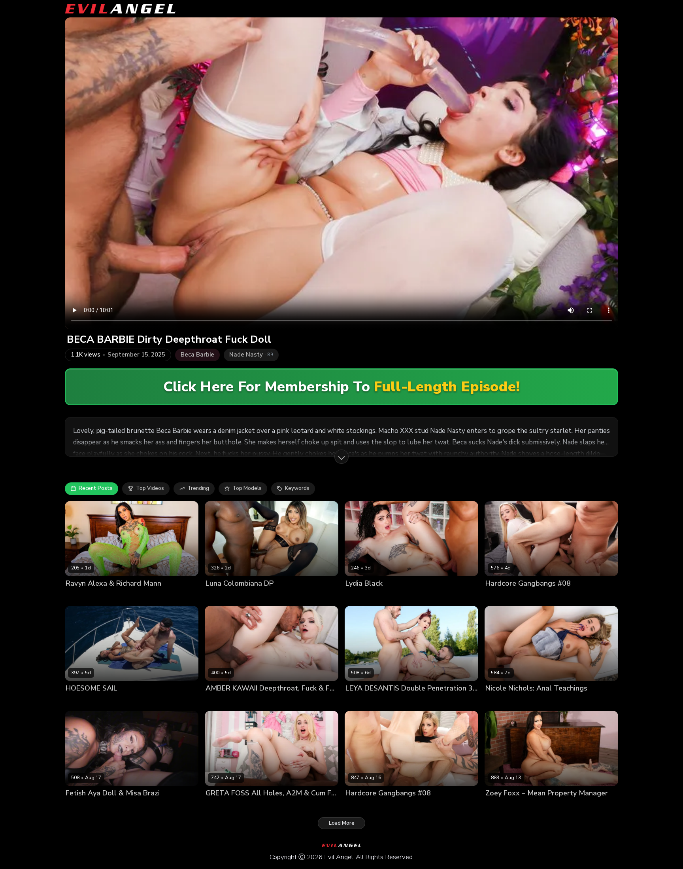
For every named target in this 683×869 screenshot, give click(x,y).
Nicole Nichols (503, 702)
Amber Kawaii (223, 702)
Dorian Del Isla (542, 702)
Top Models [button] (247, 488)
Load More (342, 823)
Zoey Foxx (498, 806)
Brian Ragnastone (393, 806)
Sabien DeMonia (115, 702)
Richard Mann (117, 596)
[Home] (120, 8)
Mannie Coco (268, 596)
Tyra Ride (150, 702)
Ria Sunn (356, 806)
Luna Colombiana (227, 596)
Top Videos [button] (150, 488)
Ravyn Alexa (81, 596)
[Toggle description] (341, 457)
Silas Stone (528, 806)
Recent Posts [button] (96, 488)
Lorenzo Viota (393, 596)
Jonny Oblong (182, 702)
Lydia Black (359, 596)
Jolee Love (79, 702)
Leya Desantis (363, 702)
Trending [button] (198, 488)
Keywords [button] (297, 488)
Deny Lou (531, 596)
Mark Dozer (560, 596)
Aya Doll (76, 806)
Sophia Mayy (501, 596)
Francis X (395, 702)
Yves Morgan (252, 806)
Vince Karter (302, 596)
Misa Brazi (103, 806)
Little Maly (256, 702)
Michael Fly (592, 596)
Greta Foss (219, 806)
